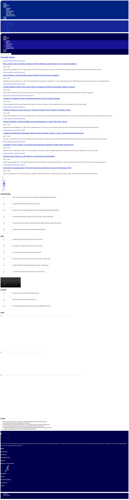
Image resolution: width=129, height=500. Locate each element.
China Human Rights (6, 479)
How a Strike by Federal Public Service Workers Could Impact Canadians (31, 75)
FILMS (4, 18)
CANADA (8, 8)
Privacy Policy (6, 495)
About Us (5, 493)
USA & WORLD (10, 11)
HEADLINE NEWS (20, 61)
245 (4, 189)
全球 (7, 28)
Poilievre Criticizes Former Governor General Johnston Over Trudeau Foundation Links (36, 110)
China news (3, 454)
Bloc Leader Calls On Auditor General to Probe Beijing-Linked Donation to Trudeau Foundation (40, 64)
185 (4, 180)
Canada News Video (8, 95)
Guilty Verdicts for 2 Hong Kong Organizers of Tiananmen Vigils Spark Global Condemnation (26, 424)
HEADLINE (6, 5)
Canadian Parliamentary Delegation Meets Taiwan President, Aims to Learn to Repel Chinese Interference (43, 133)
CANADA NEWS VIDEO (19, 95)
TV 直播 (7, 30)
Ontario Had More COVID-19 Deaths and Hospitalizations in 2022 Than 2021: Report (35, 122)
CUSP (4, 17)
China (2, 236)
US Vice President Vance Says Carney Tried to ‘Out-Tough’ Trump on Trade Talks (23, 426)
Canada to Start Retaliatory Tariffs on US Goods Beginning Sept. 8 (19, 429)
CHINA (7, 9)
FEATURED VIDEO (29, 95)
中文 (4, 25)
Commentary (4, 482)
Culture (2, 485)
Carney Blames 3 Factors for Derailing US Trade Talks (16, 423)
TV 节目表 (8, 31)
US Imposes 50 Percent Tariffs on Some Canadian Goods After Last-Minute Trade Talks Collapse (27, 427)
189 (4, 186)
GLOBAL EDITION (10, 24)
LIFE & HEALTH (10, 14)
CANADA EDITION (10, 22)
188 (4, 185)
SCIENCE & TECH (10, 15)
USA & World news (5, 457)
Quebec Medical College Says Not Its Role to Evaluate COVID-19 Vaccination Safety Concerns (39, 87)
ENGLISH (5, 21)
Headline (3, 460)
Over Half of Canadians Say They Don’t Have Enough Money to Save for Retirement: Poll (37, 168)
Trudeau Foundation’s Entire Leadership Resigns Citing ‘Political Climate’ (31, 98)
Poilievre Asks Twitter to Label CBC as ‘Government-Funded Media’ (29, 156)
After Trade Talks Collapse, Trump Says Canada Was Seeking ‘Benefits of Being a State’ (25, 421)
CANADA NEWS (7, 61)
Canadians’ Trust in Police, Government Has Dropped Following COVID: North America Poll (38, 145)
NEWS (5, 6)
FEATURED (13, 61)
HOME (4, 3)
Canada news (4, 451)
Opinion (3, 476)
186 (4, 182)
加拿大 (7, 27)
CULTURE (8, 12)
